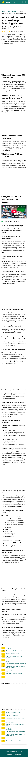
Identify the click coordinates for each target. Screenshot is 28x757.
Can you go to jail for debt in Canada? (15, 648)
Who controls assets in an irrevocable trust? (15, 725)
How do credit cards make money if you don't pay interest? (15, 667)
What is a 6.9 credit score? (12, 715)
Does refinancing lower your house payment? (14, 657)
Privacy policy (17, 754)
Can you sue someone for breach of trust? (16, 731)
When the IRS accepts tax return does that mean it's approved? (16, 721)
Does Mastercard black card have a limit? (16, 663)
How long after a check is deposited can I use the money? (15, 735)
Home (3, 11)
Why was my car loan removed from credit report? (16, 670)
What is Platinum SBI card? (12, 677)
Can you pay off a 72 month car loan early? (16, 650)
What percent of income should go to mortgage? (14, 674)
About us (9, 754)
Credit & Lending (11, 11)
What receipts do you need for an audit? (15, 718)
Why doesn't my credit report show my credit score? (15, 741)
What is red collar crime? (12, 738)
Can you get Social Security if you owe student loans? (15, 728)
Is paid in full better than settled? (13, 712)
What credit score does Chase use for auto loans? (16, 660)
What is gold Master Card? (12, 653)
